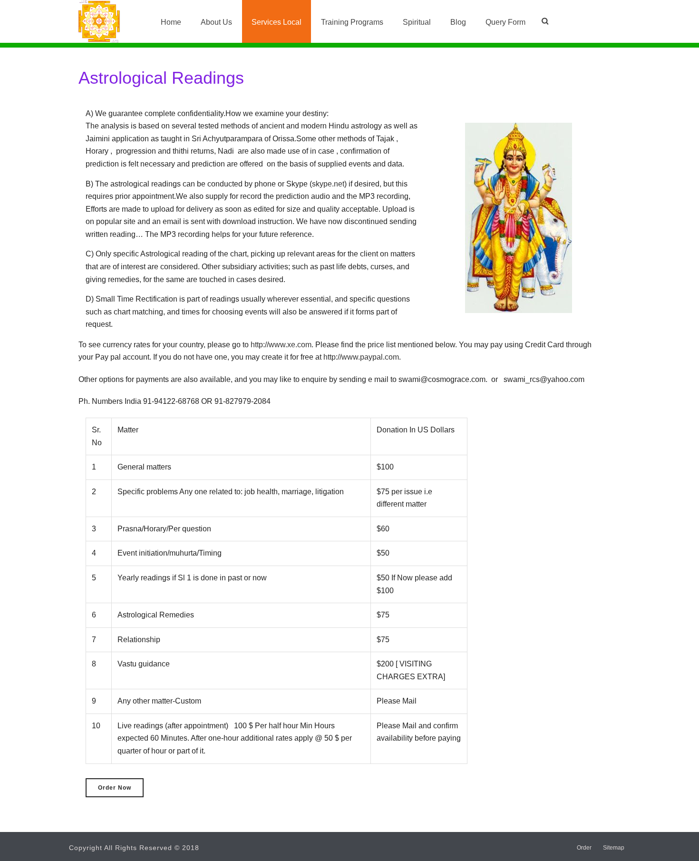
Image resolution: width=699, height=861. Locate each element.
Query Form (505, 22)
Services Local (276, 22)
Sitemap (613, 847)
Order (584, 847)
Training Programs (352, 22)
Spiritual (417, 22)
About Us (216, 22)
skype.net (328, 184)
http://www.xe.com (281, 345)
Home (171, 22)
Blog (458, 22)
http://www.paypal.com (361, 357)
